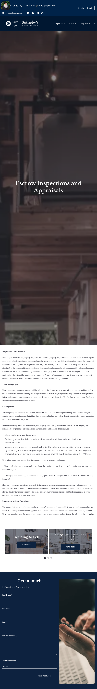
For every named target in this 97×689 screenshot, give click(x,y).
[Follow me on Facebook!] (33, 13)
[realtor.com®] (38, 13)
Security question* (9, 660)
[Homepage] (22, 23)
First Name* (7, 595)
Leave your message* (10, 636)
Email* (4, 622)
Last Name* (6, 608)
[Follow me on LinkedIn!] (28, 13)
